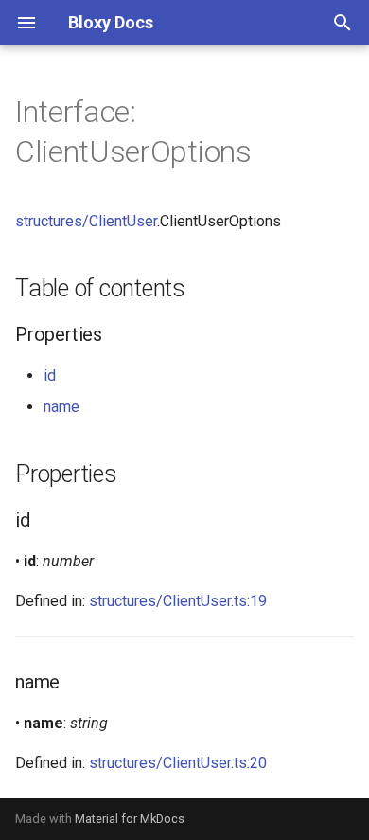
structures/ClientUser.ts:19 (178, 601)
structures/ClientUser (86, 221)
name (61, 407)
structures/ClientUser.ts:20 (178, 763)
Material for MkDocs (129, 819)
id (50, 375)
